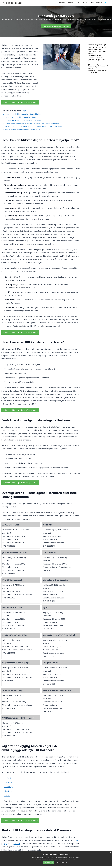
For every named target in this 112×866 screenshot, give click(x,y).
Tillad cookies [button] (49, 862)
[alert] (56, 858)
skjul (24, 111)
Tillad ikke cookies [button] (62, 862)
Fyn (77, 3)
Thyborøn (8, 782)
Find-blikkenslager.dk (11, 2)
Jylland (70, 3)
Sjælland (85, 3)
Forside (62, 3)
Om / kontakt (96, 3)
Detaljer (74, 859)
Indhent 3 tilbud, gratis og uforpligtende (56, 26)
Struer (7, 795)
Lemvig (7, 778)
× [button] (110, 852)
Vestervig (8, 786)
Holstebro (8, 791)
